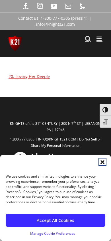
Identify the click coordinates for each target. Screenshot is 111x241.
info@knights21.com (55, 24)
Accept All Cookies (55, 220)
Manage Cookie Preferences (52, 233)
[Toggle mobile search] (88, 39)
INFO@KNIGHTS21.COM (57, 139)
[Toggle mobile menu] (99, 39)
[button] (102, 162)
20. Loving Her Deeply (29, 76)
